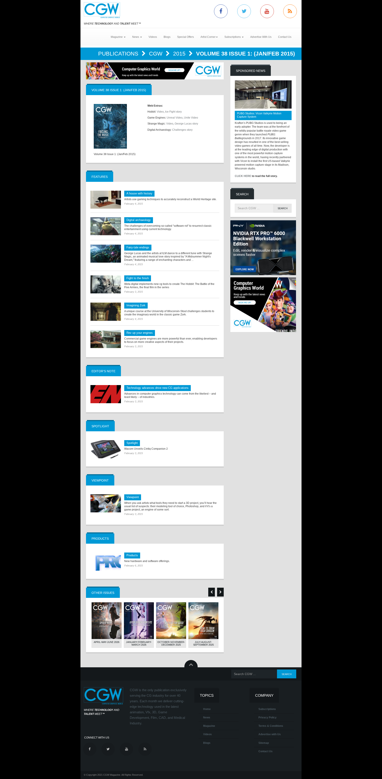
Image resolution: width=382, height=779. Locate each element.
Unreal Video (175, 117)
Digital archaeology (138, 220)
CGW (156, 53)
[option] (107, 625)
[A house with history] (105, 200)
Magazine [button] (117, 36)
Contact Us (284, 36)
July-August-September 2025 (203, 643)
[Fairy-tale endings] (105, 254)
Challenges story (182, 129)
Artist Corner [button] (208, 36)
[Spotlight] (105, 449)
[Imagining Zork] (105, 312)
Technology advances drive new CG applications (157, 388)
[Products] (105, 562)
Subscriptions (267, 709)
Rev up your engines (139, 332)
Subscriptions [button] (232, 36)
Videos (153, 36)
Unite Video (191, 117)
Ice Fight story (173, 111)
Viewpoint (132, 497)
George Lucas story (186, 123)
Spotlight (132, 443)
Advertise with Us (269, 734)
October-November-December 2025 (171, 643)
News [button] (136, 36)
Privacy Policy (267, 717)
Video (160, 111)
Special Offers (185, 36)
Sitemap (263, 742)
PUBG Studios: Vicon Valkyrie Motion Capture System (259, 115)
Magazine (209, 725)
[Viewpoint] (105, 503)
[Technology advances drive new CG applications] (105, 394)
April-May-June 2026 (106, 642)
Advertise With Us (260, 36)
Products (132, 555)
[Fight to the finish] (105, 284)
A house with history (139, 193)
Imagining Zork (135, 305)
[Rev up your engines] (105, 339)
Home (207, 709)
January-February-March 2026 (139, 643)
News (206, 717)
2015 (180, 53)
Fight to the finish (137, 278)
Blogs (167, 36)
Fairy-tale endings (137, 247)
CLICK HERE (243, 176)
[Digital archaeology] (105, 226)
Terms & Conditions (270, 725)
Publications (119, 53)
